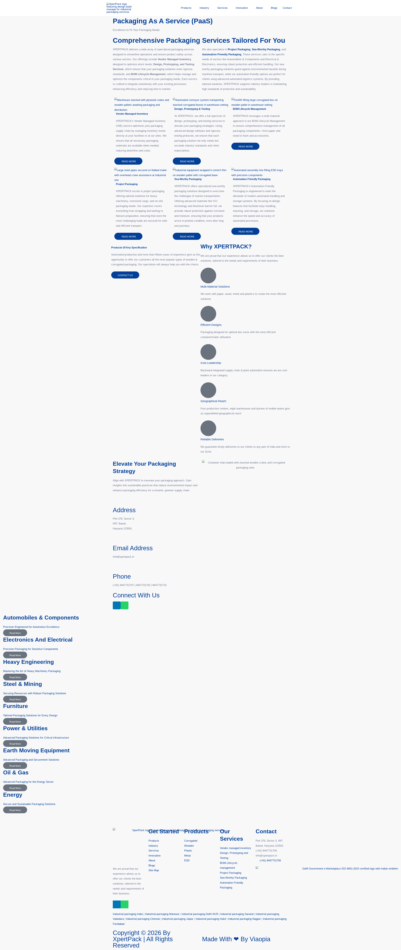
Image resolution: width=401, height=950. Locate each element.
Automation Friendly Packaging (252, 179)
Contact (266, 831)
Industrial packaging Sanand (236, 914)
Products (196, 831)
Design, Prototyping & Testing (192, 109)
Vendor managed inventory (132, 113)
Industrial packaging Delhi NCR (200, 914)
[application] (192, 8)
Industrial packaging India (128, 914)
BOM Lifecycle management (249, 109)
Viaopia (260, 939)
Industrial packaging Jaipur (177, 918)
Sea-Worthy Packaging (188, 179)
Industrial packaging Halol (211, 918)
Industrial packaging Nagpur (244, 918)
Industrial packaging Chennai (143, 918)
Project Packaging (239, 49)
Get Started (163, 831)
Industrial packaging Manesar (162, 914)
